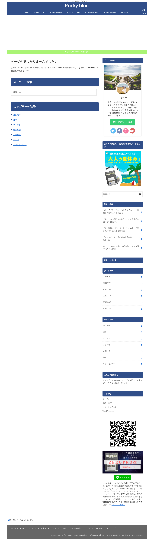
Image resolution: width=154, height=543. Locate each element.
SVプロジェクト (118, 505)
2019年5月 (107, 296)
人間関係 (17, 135)
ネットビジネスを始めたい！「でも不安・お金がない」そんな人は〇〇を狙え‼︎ (122, 381)
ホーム (27, 12)
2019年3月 (107, 302)
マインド (17, 125)
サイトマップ (125, 12)
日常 (15, 120)
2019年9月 (107, 277)
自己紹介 (17, 115)
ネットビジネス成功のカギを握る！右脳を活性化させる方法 (121, 247)
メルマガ (70, 12)
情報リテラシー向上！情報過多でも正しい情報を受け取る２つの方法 (121, 211)
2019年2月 (107, 308)
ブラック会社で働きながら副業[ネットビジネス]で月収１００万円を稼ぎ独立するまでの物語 (95, 535)
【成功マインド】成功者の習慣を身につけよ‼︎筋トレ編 (121, 238)
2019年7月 (107, 283)
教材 (78, 12)
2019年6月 (107, 289)
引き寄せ (17, 130)
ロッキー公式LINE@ (55, 12)
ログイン (106, 399)
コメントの (109, 407)
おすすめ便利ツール (91, 12)
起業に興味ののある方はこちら (78, 52)
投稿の (107, 403)
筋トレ (16, 139)
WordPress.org (108, 411)
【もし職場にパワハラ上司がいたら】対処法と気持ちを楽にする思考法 (121, 229)
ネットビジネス (39, 12)
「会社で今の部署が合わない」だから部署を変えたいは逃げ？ (121, 220)
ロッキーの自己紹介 (109, 12)
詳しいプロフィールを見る (122, 122)
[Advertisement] (77, 34)
